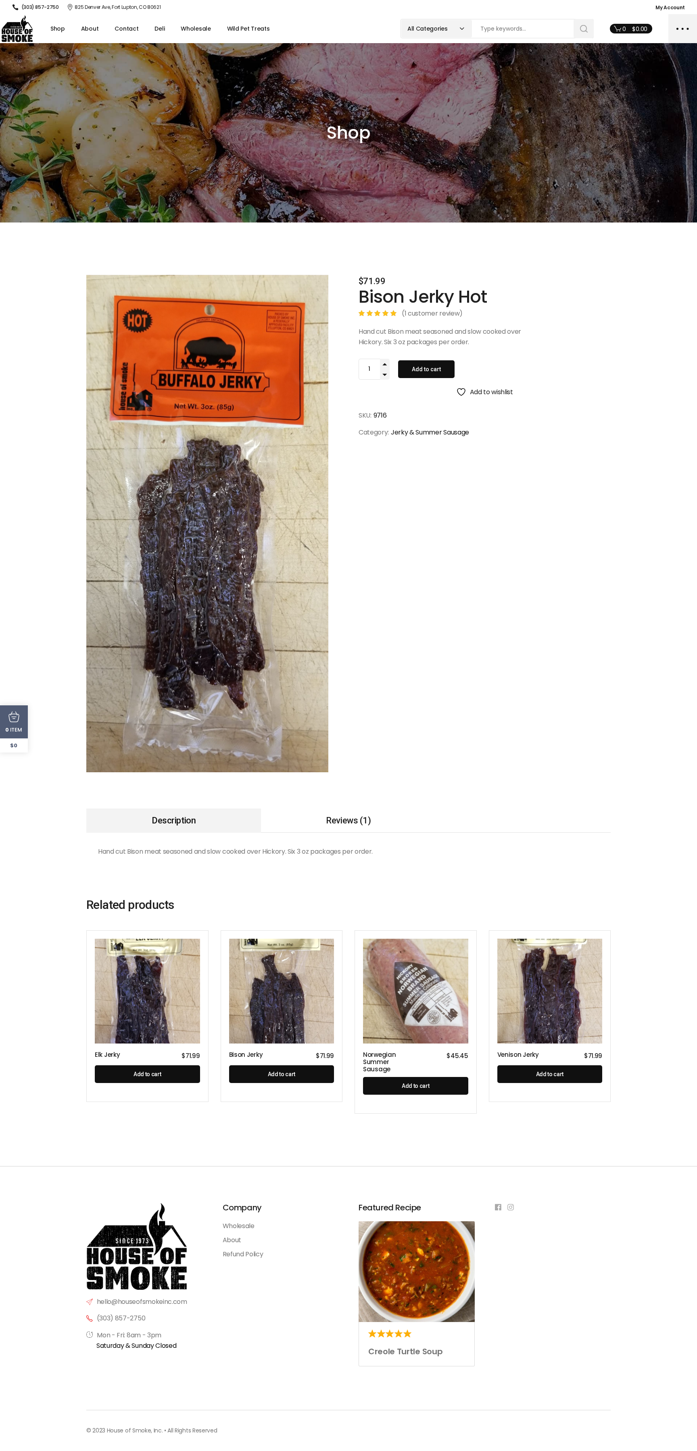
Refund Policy (243, 1254)
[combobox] (436, 28)
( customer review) (432, 313)
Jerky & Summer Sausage (430, 432)
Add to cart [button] (147, 1074)
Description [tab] (174, 820)
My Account (670, 7)
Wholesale (239, 1226)
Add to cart (426, 369)
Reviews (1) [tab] (348, 820)
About (232, 1240)
